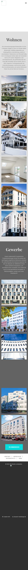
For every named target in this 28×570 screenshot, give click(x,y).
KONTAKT (7, 456)
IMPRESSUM (17, 456)
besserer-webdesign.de (20, 516)
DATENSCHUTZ (10, 458)
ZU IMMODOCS (14, 447)
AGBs (20, 458)
